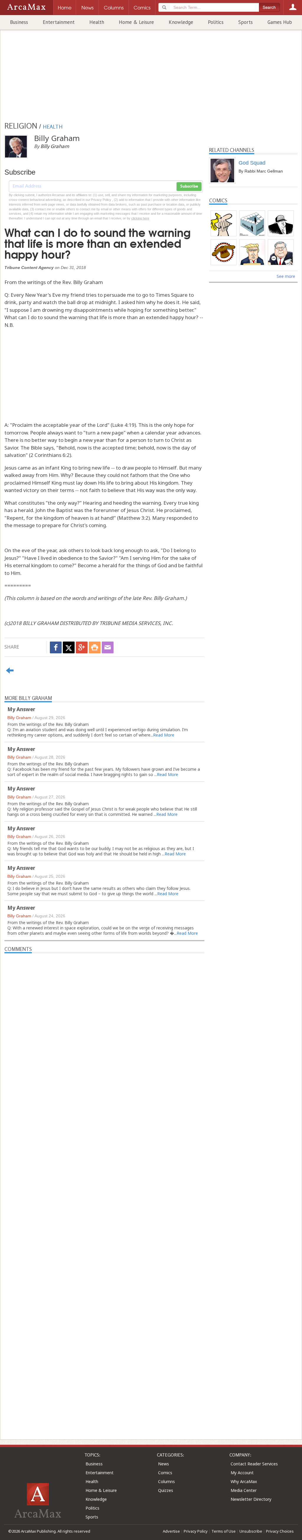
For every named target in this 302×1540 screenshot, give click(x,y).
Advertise (171, 1531)
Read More (163, 735)
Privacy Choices (280, 1531)
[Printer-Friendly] (95, 647)
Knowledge (181, 22)
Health (96, 22)
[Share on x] (69, 647)
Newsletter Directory (251, 1499)
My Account (242, 1472)
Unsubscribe (250, 1531)
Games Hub (279, 22)
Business (19, 22)
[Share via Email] (108, 647)
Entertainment (59, 22)
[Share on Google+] (82, 647)
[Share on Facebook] (56, 647)
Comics (165, 1472)
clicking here (140, 218)
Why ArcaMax (244, 1481)
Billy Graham (19, 717)
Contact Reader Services (254, 1464)
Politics (216, 22)
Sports (245, 22)
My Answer (21, 709)
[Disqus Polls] (104, 1027)
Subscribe (189, 186)
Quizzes (165, 1490)
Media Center (244, 1490)
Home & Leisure (136, 22)
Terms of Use (223, 1531)
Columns (166, 1481)
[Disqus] (104, 1184)
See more (286, 276)
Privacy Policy (196, 1531)
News (163, 1464)
